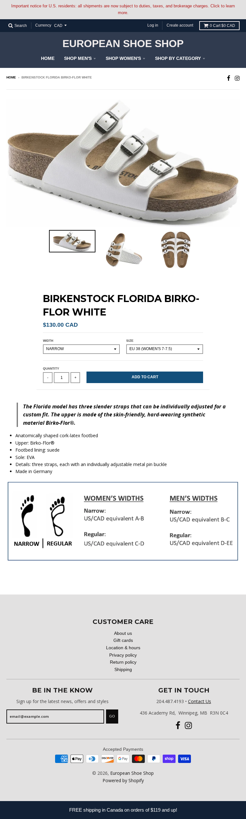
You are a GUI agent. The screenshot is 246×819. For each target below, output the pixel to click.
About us (123, 633)
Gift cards (123, 640)
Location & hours (123, 647)
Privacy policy (123, 655)
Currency (43, 25)
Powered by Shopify (123, 780)
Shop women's (123, 58)
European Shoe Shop (123, 43)
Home (47, 58)
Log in (152, 25)
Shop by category (178, 58)
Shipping (123, 669)
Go (112, 716)
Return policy (123, 662)
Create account (180, 25)
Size (130, 340)
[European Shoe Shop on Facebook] (228, 78)
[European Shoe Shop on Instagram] (237, 78)
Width (48, 340)
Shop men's (78, 58)
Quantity (51, 368)
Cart (222, 25)
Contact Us (199, 701)
